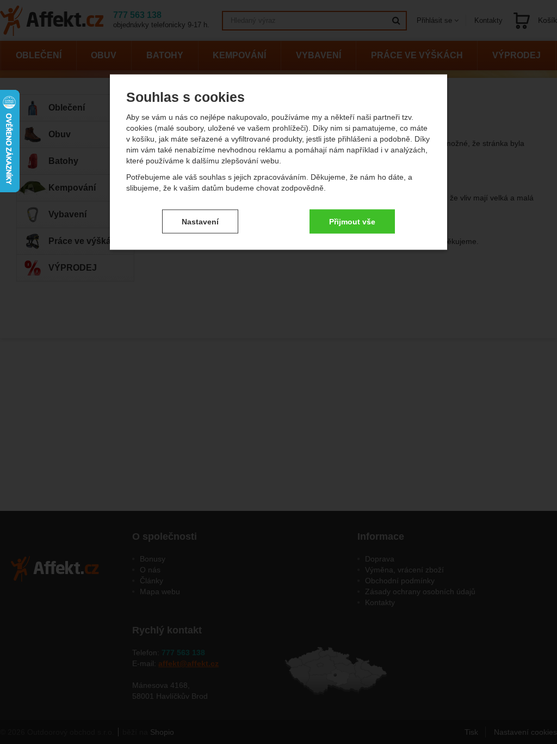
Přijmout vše (352, 221)
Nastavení (200, 221)
